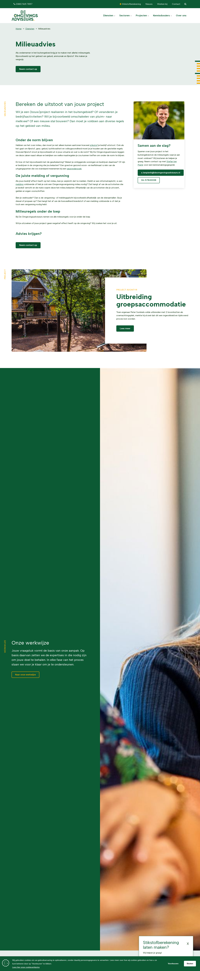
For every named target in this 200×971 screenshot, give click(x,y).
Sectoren (124, 15)
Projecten (142, 15)
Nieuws (149, 4)
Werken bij (162, 4)
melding (19, 184)
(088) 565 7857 (23, 4)
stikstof (94, 145)
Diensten (108, 15)
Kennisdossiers (161, 15)
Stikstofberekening (131, 4)
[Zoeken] (185, 4)
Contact (175, 4)
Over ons (181, 15)
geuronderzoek (74, 168)
